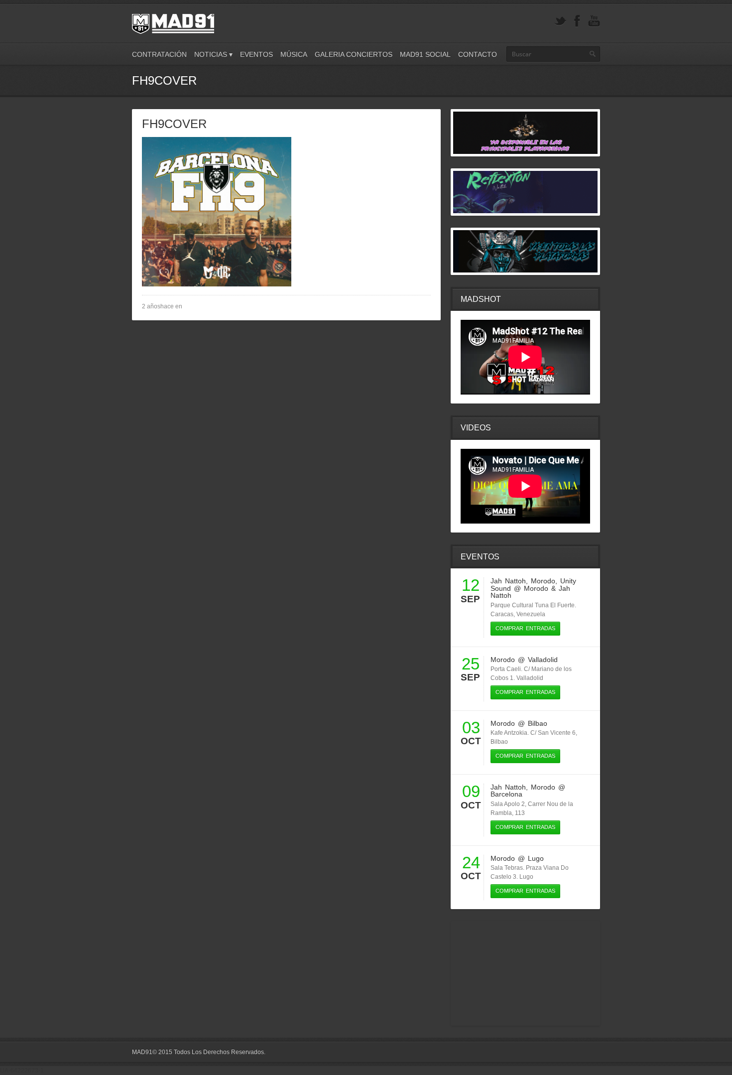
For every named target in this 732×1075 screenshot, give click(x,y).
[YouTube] (594, 21)
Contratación (159, 54)
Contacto (477, 54)
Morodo (543, 581)
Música (293, 54)
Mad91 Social (425, 54)
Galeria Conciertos (353, 54)
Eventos (256, 54)
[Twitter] (560, 21)
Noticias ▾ (213, 54)
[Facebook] (577, 21)
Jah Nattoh (508, 581)
